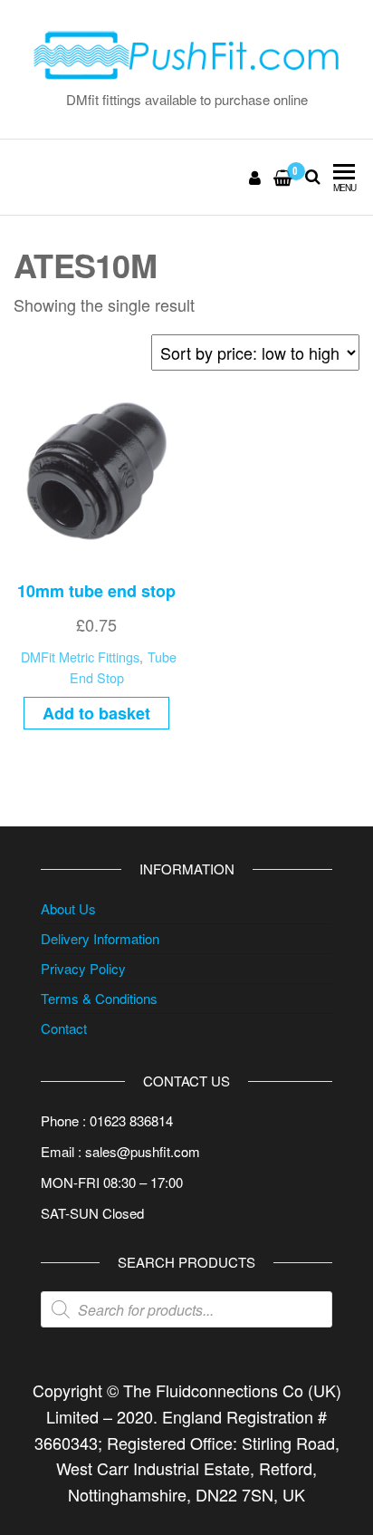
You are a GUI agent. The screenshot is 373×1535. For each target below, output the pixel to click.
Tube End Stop (123, 667)
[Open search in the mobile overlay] (186, 1309)
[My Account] (256, 177)
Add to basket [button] (96, 713)
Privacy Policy (83, 968)
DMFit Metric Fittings (80, 656)
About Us (68, 908)
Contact (64, 1028)
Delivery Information (100, 938)
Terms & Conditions (99, 998)
